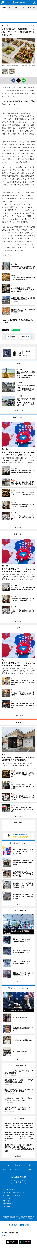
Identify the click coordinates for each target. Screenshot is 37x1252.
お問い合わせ (6, 1198)
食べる (11, 7)
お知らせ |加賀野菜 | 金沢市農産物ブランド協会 (18, 321)
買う (24, 7)
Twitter (18, 1182)
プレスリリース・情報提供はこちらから (14, 1192)
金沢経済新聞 (18, 2)
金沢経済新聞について (9, 1189)
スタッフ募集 (6, 1206)
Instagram (24, 1182)
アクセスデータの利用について (11, 1195)
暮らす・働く (31, 7)
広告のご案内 (6, 1201)
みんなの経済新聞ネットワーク (18, 1225)
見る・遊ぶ (18, 7)
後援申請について (8, 1203)
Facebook (13, 1182)
